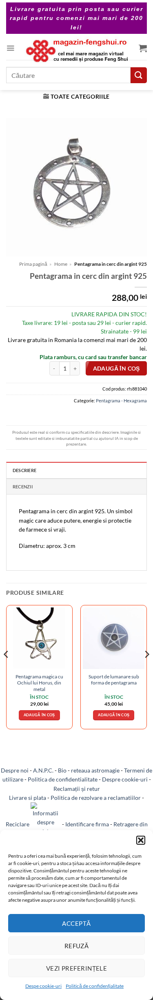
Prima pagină (33, 264)
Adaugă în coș (116, 368)
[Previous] (6, 670)
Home (60, 264)
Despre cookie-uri (125, 779)
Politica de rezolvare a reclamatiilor (96, 797)
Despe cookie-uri (43, 986)
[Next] (146, 670)
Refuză (76, 945)
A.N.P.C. (43, 770)
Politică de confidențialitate (95, 986)
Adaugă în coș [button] (39, 715)
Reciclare (18, 824)
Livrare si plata (27, 797)
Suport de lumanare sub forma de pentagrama (114, 679)
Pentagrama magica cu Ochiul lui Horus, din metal (39, 682)
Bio (62, 770)
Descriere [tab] (24, 470)
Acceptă (76, 923)
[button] (141, 840)
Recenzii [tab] (23, 486)
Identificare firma (87, 824)
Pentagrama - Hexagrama (121, 400)
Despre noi (15, 770)
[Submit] (139, 75)
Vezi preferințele (76, 968)
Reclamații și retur (76, 788)
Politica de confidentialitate (63, 779)
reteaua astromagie (95, 770)
